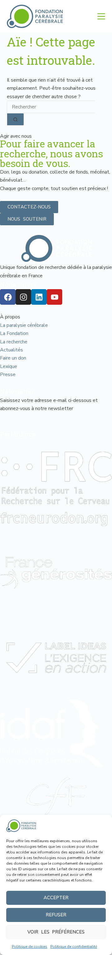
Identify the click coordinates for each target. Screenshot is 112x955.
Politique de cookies (29, 946)
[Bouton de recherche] (15, 119)
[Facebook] (8, 297)
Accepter (56, 898)
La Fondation (14, 333)
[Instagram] (23, 297)
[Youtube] (54, 297)
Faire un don (13, 358)
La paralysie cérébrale (24, 325)
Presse (8, 374)
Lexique (8, 366)
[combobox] (51, 107)
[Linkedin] (39, 297)
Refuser (56, 915)
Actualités (11, 349)
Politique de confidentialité (73, 946)
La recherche (13, 341)
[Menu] (101, 16)
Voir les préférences (56, 932)
